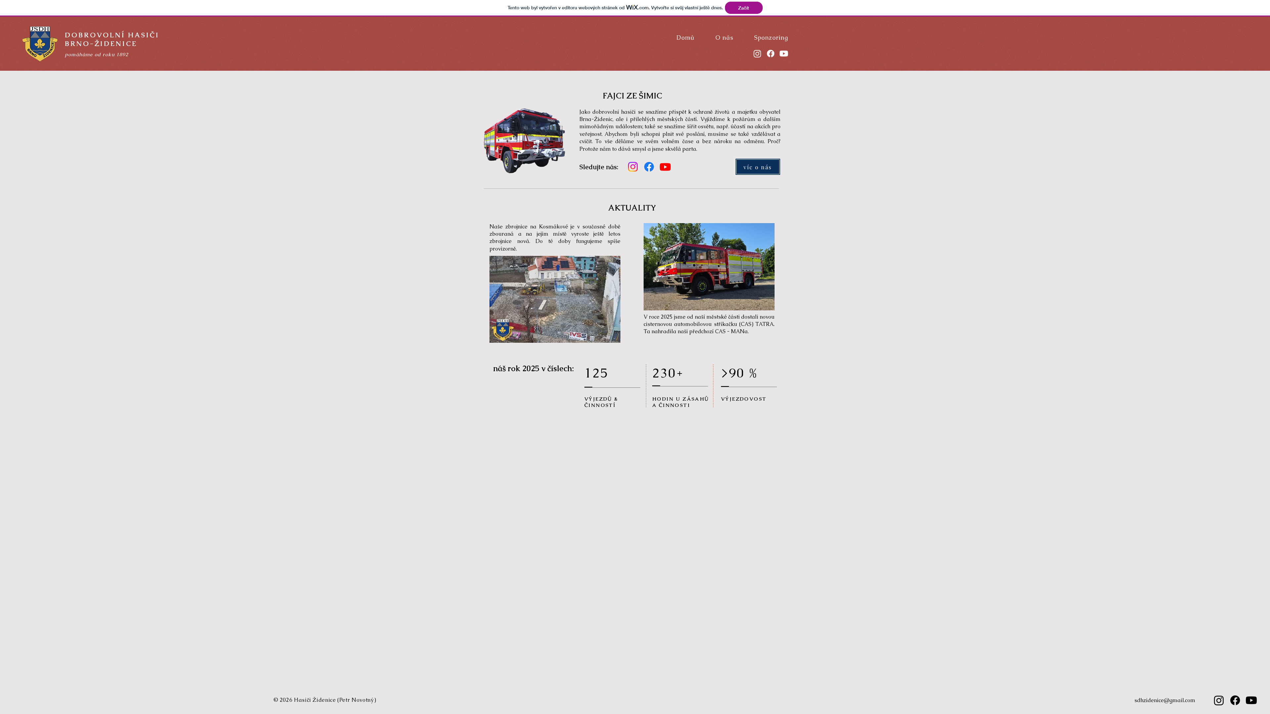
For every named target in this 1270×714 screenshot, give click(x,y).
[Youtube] (784, 54)
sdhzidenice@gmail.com (1164, 700)
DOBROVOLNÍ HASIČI (112, 35)
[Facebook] (771, 54)
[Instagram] (757, 54)
